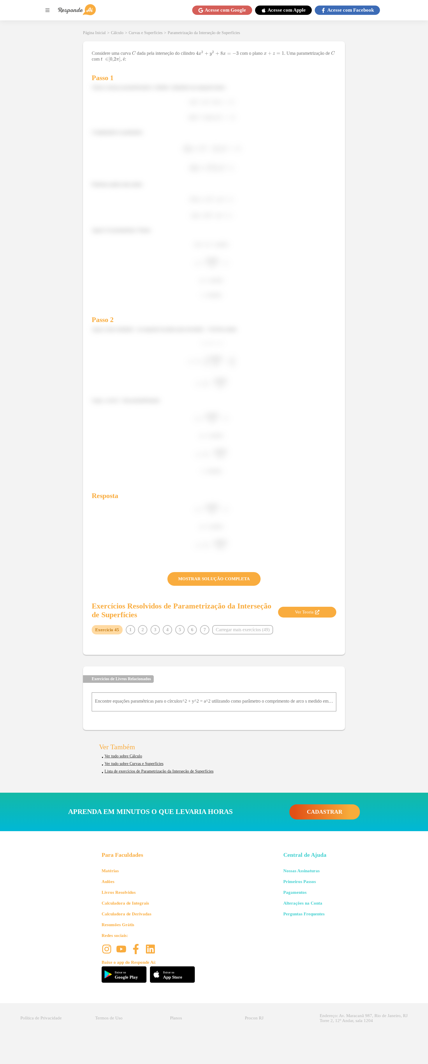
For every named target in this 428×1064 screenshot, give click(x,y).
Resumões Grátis (118, 924)
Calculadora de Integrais (125, 903)
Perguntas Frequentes (304, 914)
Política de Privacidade (41, 1018)
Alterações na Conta (302, 903)
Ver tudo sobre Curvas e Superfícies (134, 763)
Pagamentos (295, 892)
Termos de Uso (109, 1018)
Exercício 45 (107, 629)
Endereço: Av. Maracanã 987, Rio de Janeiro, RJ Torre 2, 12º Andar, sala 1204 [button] (364, 1018)
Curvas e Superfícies (145, 33)
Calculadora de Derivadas (126, 914)
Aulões (108, 881)
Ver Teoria (304, 612)
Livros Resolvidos (119, 892)
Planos (176, 1018)
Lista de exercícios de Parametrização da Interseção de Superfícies (159, 771)
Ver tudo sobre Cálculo (123, 756)
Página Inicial (94, 33)
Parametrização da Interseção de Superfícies (204, 33)
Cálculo (117, 33)
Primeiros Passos (299, 881)
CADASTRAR (324, 812)
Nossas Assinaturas (301, 870)
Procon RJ (254, 1018)
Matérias (110, 870)
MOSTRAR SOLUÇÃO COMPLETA (214, 578)
